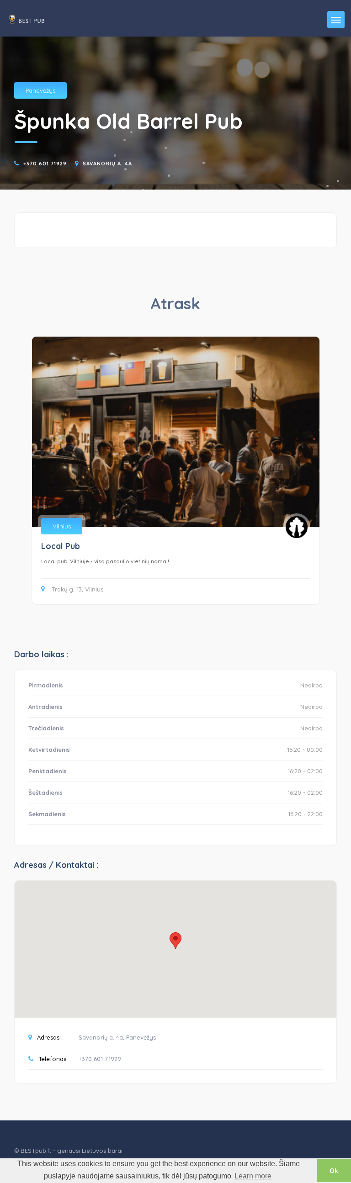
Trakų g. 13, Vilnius (77, 589)
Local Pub (60, 546)
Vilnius (62, 526)
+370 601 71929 (45, 163)
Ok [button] (334, 1170)
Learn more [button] (252, 1176)
